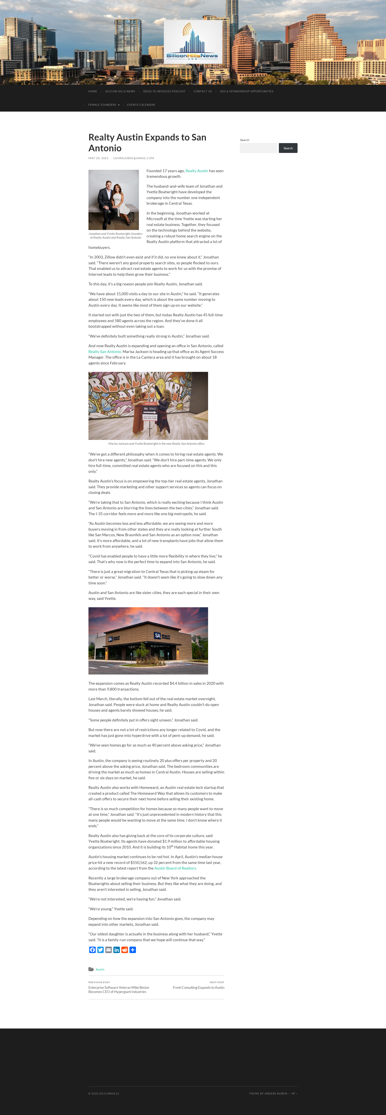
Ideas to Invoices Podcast (164, 91)
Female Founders (102, 104)
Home (92, 91)
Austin (100, 969)
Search (244, 140)
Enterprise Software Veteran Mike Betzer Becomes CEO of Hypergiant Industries (119, 987)
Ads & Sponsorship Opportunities (246, 91)
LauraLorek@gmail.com (133, 158)
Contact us (203, 91)
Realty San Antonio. (105, 351)
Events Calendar (141, 104)
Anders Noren (276, 1093)
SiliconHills (109, 1093)
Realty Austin (197, 170)
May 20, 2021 (98, 158)
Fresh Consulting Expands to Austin (198, 985)
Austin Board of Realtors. (175, 868)
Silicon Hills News (120, 91)
